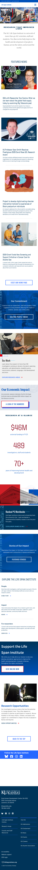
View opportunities (9, 723)
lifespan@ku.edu (6, 806)
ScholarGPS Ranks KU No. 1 (15, 526)
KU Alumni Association (28, 846)
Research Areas (6, 826)
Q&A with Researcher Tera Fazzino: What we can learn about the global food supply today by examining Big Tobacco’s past (19, 100)
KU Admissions (25, 824)
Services (4, 633)
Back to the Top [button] (19, 739)
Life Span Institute (6, 5)
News (3, 614)
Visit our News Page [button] (19, 282)
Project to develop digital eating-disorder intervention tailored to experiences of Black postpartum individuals (18, 203)
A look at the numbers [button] (15, 404)
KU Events (24, 837)
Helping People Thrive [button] (19, 317)
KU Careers (24, 841)
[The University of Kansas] (10, 794)
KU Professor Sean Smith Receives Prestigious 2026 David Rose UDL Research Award (19, 152)
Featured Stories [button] (19, 559)
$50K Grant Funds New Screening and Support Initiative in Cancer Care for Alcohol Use (17, 257)
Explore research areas (11, 377)
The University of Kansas (10, 865)
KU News (23, 833)
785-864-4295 (5, 808)
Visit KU (23, 820)
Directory (5, 596)
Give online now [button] (12, 669)
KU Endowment (25, 828)
